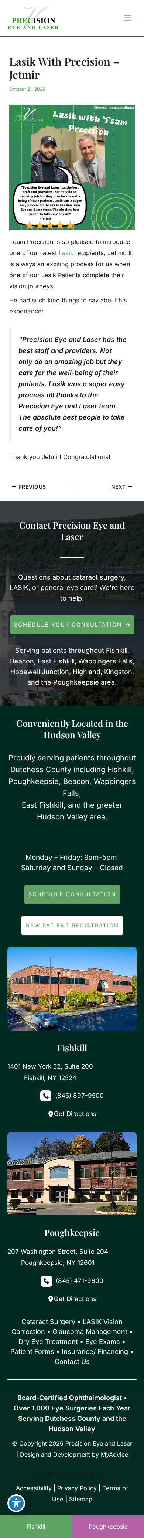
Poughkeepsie (108, 1526)
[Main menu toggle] (127, 18)
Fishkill (36, 1526)
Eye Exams (102, 1341)
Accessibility (34, 1488)
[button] (72, 624)
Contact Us (72, 1361)
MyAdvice (114, 1454)
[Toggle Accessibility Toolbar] (16, 1503)
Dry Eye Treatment (48, 1341)
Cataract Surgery (48, 1321)
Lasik (66, 253)
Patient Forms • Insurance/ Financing (69, 1351)
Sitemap (80, 1499)
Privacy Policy (77, 1488)
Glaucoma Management (89, 1331)
